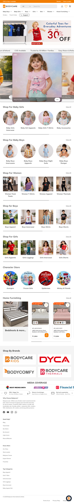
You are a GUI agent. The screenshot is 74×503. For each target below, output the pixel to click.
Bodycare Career (7, 455)
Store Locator (67, 1)
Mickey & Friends (63, 288)
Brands (59, 1)
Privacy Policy (56, 500)
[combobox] (38, 6)
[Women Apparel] (46, 184)
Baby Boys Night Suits (46, 162)
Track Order (13, 15)
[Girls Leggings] (28, 247)
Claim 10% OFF (16, 1)
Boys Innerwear (28, 227)
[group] (37, 77)
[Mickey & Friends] (63, 278)
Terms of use (46, 500)
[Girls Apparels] (10, 247)
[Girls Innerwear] (46, 247)
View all (68, 298)
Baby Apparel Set (8, 488)
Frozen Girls (28, 288)
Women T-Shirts (28, 194)
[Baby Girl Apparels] (28, 118)
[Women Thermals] (63, 184)
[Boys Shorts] (63, 217)
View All (68, 107)
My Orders (5, 429)
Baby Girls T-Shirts (45, 128)
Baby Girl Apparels (28, 128)
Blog (4, 422)
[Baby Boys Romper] (63, 151)
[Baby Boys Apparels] (28, 151)
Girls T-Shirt (6, 475)
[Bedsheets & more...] (15, 314)
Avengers (10, 288)
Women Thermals (64, 194)
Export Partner (7, 458)
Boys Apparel (10, 227)
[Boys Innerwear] (28, 217)
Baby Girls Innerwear (10, 129)
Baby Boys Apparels (28, 162)
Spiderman (46, 288)
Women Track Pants (10, 195)
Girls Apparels (10, 258)
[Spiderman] (46, 278)
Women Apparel (46, 194)
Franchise (5, 461)
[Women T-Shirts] (28, 184)
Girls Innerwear (46, 258)
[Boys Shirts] (46, 217)
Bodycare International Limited (15, 496)
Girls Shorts (63, 258)
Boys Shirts (45, 227)
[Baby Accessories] (63, 118)
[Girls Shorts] (63, 247)
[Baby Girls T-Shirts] (46, 118)
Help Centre (6, 435)
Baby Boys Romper (63, 162)
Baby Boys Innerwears (10, 162)
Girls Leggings (28, 258)
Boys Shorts (63, 227)
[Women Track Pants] (10, 184)
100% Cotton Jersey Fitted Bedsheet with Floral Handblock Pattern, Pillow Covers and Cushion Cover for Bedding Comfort (61, 333)
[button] (70, 6)
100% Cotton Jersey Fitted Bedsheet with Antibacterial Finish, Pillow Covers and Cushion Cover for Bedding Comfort (39, 333)
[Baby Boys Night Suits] (46, 151)
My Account (6, 432)
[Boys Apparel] (10, 217)
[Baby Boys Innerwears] (10, 151)
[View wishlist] (66, 6)
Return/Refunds (7, 438)
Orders (5, 15)
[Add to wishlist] (46, 305)
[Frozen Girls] (28, 278)
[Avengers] (10, 278)
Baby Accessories (64, 128)
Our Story (5, 449)
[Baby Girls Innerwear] (10, 118)
